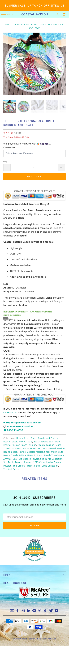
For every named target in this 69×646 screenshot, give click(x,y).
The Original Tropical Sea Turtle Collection (35, 465)
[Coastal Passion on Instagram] (23, 611)
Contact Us (10, 412)
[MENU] (1, 14)
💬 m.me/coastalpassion (18, 426)
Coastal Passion (34, 14)
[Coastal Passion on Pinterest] (40, 611)
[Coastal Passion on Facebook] (17, 611)
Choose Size (9, 147)
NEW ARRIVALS (27, 455)
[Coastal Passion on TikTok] (45, 611)
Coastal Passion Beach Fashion (19, 445)
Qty (5, 161)
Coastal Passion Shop (38, 451)
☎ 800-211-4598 (13, 430)
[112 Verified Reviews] (34, 562)
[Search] (57, 14)
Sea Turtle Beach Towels (26, 458)
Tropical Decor (11, 469)
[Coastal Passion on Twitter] (51, 611)
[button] (34, 143)
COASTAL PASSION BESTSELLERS (29, 448)
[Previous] (5, 64)
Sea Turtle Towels (12, 462)
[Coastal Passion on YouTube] (56, 611)
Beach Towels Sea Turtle (47, 441)
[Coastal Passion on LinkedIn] (28, 611)
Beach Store (22, 438)
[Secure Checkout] (34, 398)
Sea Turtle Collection (51, 458)
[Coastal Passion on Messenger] (34, 611)
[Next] (63, 64)
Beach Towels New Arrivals (17, 441)
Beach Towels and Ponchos (45, 438)
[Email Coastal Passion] (12, 611)
